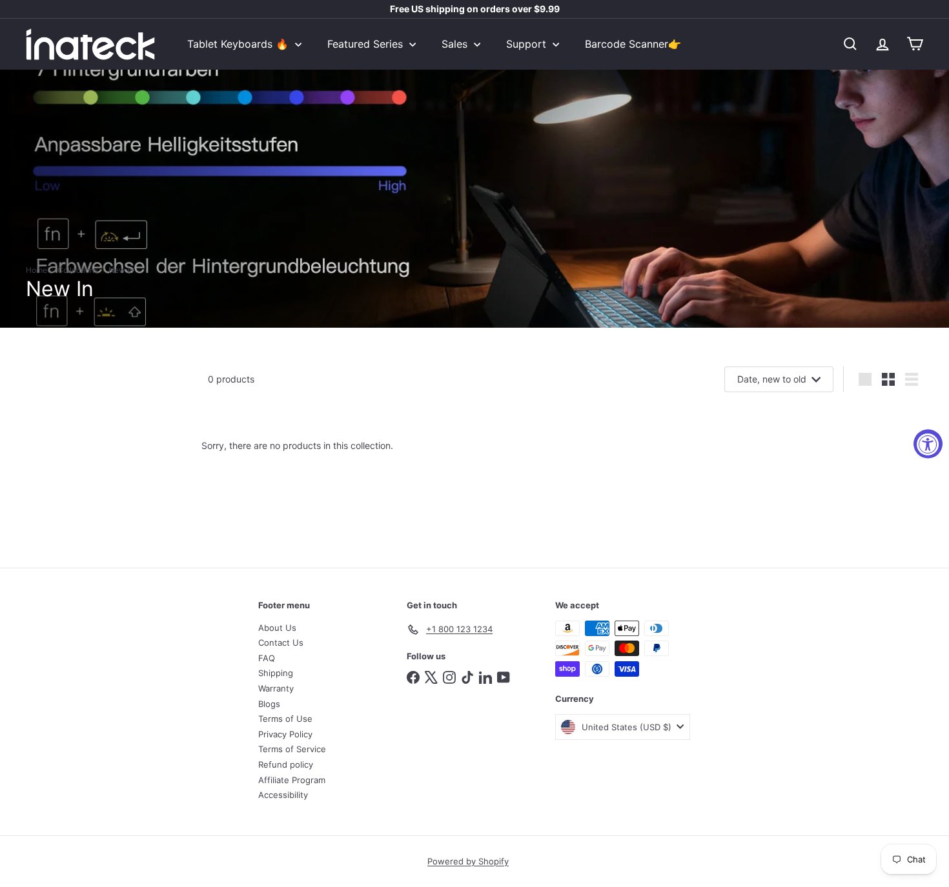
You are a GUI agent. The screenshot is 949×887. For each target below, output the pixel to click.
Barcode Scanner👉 (633, 43)
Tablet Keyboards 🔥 (239, 43)
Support (527, 43)
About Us (277, 628)
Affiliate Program (291, 780)
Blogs (269, 704)
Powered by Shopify (468, 861)
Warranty (276, 688)
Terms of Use (285, 718)
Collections (77, 270)
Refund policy (285, 764)
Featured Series (366, 43)
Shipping (275, 673)
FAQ (266, 658)
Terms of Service (292, 749)
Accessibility (283, 795)
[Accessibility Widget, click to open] (928, 443)
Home (36, 270)
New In (121, 270)
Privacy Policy (285, 734)
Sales (456, 43)
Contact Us (280, 642)
